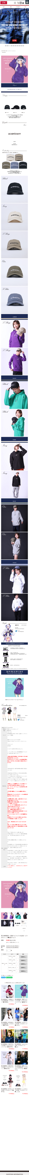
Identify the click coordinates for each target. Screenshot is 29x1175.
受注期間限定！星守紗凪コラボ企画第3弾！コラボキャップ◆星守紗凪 (7, 1024)
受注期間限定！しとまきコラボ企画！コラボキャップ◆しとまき (21, 1090)
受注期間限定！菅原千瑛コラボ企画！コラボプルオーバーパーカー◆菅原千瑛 (7, 1045)
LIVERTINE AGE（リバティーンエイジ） (8, 50)
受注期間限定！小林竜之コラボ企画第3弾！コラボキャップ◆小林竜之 (7, 1001)
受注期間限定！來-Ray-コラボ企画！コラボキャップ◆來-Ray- (7, 1090)
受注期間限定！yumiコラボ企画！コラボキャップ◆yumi (21, 1045)
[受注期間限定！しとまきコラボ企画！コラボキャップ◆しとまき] (21, 1081)
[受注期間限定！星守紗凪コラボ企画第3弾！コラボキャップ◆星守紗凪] (7, 1014)
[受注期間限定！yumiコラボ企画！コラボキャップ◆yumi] (21, 1036)
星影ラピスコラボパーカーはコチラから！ (14, 699)
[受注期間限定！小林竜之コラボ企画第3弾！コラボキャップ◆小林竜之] (7, 991)
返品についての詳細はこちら (8, 975)
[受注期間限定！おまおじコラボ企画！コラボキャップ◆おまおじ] (21, 1014)
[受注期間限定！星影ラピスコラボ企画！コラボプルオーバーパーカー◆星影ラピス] (21, 991)
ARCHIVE (4, 52)
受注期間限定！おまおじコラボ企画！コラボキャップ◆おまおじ (21, 1024)
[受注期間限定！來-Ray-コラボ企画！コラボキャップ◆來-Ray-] (7, 1081)
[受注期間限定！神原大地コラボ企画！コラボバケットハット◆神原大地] (7, 1057)
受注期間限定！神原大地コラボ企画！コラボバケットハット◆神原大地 (7, 1067)
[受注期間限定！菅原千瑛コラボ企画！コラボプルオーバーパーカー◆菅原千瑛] (7, 1036)
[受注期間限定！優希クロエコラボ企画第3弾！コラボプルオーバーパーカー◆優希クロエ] (21, 1057)
